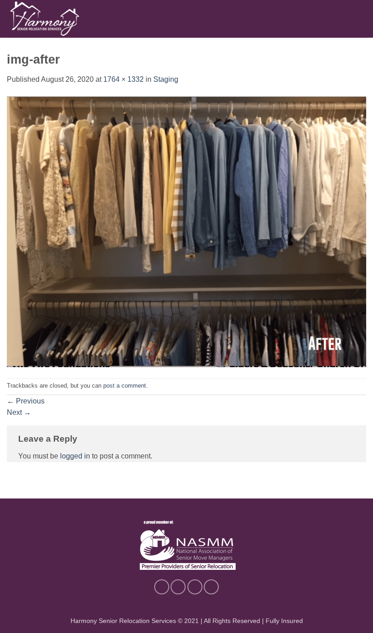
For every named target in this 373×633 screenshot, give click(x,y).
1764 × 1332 (123, 79)
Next (19, 412)
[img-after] (186, 231)
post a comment (124, 385)
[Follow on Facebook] (161, 586)
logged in (75, 456)
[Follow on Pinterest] (194, 586)
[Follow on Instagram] (178, 586)
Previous (26, 401)
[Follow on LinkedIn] (211, 586)
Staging (165, 79)
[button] (360, 19)
